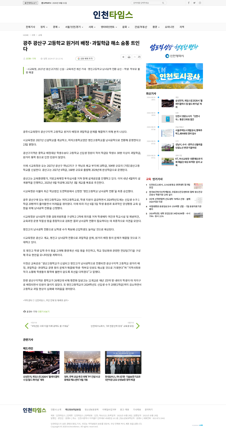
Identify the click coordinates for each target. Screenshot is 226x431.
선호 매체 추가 (86, 58)
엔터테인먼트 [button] (108, 27)
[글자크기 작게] (134, 57)
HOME (25, 35)
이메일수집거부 (109, 409)
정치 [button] (43, 27)
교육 (40, 35)
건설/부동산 (141, 27)
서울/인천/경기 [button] (73, 27)
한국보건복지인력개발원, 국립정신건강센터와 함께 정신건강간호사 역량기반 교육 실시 (175, 193)
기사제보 (137, 409)
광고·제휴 (124, 409)
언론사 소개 (56, 409)
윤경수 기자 (31, 58)
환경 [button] (155, 27)
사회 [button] (91, 27)
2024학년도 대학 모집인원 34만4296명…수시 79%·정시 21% (169, 215)
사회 (33, 35)
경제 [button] (55, 27)
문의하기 (149, 409)
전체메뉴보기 (32, 3)
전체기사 (30, 27)
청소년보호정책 (92, 409)
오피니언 (169, 27)
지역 (182, 27)
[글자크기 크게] (139, 57)
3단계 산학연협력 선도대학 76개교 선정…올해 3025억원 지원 (169, 200)
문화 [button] (125, 27)
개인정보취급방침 (73, 409)
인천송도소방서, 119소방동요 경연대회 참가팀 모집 (169, 186)
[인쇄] (129, 57)
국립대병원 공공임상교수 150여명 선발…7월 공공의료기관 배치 (175, 208)
